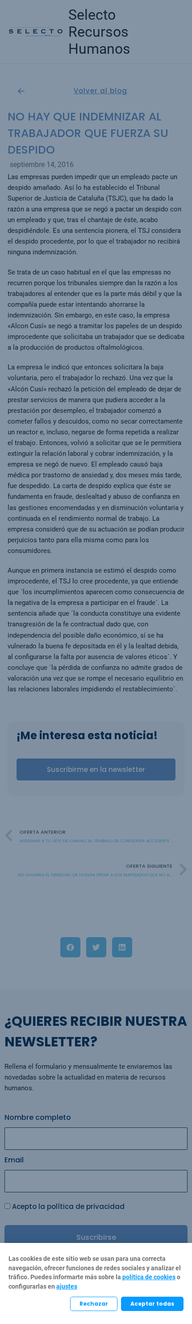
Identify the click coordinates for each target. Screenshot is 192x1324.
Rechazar (93, 1303)
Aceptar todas (152, 1303)
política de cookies (148, 1277)
